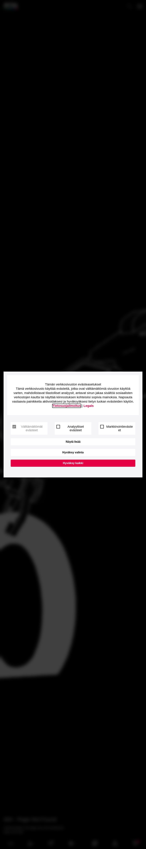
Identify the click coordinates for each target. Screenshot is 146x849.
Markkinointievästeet (119, 428)
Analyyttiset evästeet (75, 428)
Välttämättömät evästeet (32, 428)
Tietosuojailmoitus (67, 406)
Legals (89, 406)
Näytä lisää (73, 441)
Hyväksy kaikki (73, 463)
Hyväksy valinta (73, 452)
